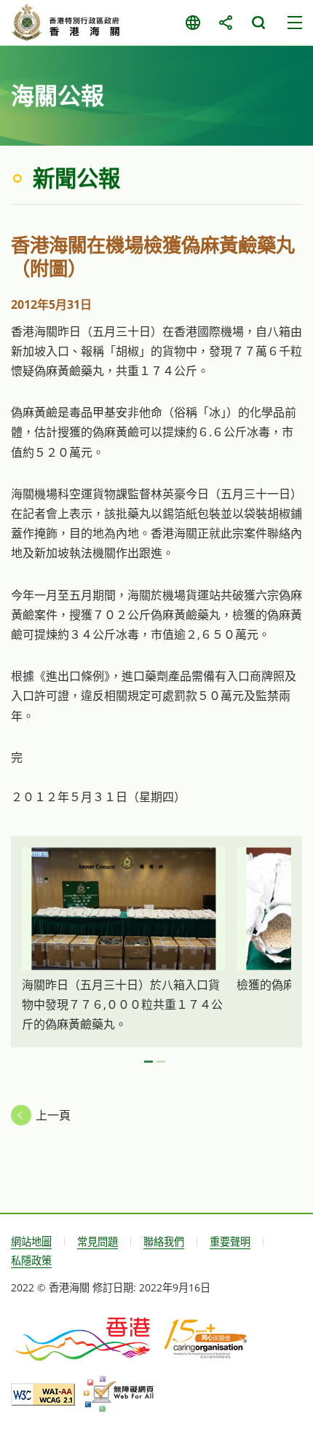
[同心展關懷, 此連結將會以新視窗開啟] (205, 1338)
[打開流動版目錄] (294, 22)
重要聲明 (230, 1241)
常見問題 (97, 1241)
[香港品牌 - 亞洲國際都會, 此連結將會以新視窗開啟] (83, 1338)
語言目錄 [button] (192, 23)
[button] (148, 1062)
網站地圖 (31, 1241)
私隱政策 (31, 1260)
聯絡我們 (163, 1241)
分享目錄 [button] (225, 23)
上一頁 (53, 1115)
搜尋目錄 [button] (258, 23)
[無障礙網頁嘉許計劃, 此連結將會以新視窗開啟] (118, 1394)
